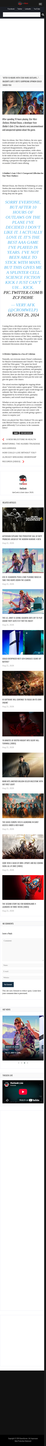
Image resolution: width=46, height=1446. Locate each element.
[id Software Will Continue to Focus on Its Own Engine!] (23, 683)
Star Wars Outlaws (26, 433)
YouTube (37, 9)
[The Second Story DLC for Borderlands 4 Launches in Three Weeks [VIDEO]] (23, 887)
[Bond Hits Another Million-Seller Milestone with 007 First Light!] (23, 765)
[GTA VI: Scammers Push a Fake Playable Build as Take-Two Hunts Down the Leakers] (23, 560)
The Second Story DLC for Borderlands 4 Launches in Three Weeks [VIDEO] (19, 905)
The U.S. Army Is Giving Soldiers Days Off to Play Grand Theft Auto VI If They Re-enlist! (22, 619)
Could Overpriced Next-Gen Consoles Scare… (21, 1052)
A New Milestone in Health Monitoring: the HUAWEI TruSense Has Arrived (21, 443)
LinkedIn (28, 9)
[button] (18, 1063)
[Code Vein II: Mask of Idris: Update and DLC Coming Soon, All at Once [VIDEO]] (23, 846)
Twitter (19, 9)
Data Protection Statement (23, 1441)
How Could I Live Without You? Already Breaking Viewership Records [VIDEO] (19, 457)
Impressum (34, 1438)
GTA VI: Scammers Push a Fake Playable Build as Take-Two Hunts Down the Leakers (21, 579)
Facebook (11, 9)
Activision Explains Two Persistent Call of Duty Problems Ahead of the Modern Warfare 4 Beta (22, 538)
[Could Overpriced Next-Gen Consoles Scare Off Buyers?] (23, 642)
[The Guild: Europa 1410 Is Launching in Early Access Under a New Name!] (23, 805)
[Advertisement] (23, 44)
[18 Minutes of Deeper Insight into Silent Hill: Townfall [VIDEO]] (23, 724)
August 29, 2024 (23, 315)
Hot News (6, 1009)
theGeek (23, 488)
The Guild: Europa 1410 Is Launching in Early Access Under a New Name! (20, 824)
